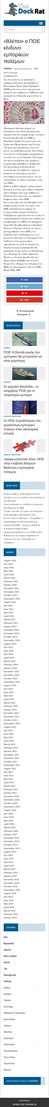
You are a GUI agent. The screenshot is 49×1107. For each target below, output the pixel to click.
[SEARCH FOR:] (24, 29)
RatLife (7, 962)
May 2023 (8, 695)
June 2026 (9, 567)
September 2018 (12, 889)
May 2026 (8, 570)
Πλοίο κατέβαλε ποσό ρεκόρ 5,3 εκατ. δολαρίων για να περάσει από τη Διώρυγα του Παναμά (24, 497)
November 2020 (11, 799)
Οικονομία (16, 416)
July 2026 (8, 564)
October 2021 (10, 761)
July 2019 (8, 855)
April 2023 (9, 699)
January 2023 (10, 709)
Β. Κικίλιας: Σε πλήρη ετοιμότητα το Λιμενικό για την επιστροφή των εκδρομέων (21, 539)
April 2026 (9, 574)
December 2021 (11, 754)
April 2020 (9, 823)
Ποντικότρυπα (10, 1050)
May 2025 (8, 612)
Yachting (7, 981)
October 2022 (10, 720)
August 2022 (10, 726)
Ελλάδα (7, 994)
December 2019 (11, 837)
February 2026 (11, 581)
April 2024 (9, 657)
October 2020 (10, 803)
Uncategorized (10, 975)
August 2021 (10, 768)
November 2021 (11, 758)
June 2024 (9, 650)
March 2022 (9, 744)
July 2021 (8, 772)
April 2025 (9, 616)
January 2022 (10, 751)
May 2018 (8, 903)
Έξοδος (7, 1000)
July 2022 (8, 730)
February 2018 (11, 914)
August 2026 (10, 560)
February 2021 (11, 789)
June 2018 (9, 900)
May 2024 (8, 654)
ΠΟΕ (36, 68)
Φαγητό (7, 1069)
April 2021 (9, 782)
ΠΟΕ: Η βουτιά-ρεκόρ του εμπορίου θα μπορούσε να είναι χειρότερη (23, 356)
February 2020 (11, 830)
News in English (10, 956)
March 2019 (9, 869)
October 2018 (10, 886)
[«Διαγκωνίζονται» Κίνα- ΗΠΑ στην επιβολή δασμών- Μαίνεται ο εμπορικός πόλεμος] (24, 451)
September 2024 (12, 640)
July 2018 (8, 896)
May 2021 (8, 778)
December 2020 (11, 796)
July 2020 (8, 813)
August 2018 (10, 893)
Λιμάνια (7, 1025)
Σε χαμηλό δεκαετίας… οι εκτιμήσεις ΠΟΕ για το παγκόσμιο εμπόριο (21, 390)
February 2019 (11, 872)
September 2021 (12, 765)
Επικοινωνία (24, 1100)
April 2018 (9, 907)
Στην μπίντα (9, 1057)
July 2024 (8, 647)
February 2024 (11, 664)
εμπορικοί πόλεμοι (23, 68)
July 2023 (8, 688)
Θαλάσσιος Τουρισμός (14, 1012)
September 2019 (12, 848)
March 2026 (9, 577)
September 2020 (12, 806)
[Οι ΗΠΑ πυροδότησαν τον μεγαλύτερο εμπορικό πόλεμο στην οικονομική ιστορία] (24, 412)
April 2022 (9, 740)
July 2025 (8, 605)
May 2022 (8, 737)
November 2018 (11, 882)
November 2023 (11, 674)
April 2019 (9, 865)
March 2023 (9, 702)
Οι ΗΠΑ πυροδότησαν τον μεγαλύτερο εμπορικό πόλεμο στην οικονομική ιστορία (22, 426)
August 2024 (10, 643)
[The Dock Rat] (24, 9)
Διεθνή (7, 348)
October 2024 (10, 636)
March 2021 (9, 785)
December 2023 (11, 671)
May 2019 (8, 862)
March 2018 (9, 910)
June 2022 (9, 733)
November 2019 (11, 841)
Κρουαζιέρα (9, 1019)
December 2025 (11, 588)
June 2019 (9, 858)
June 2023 (9, 692)
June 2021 (9, 775)
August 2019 (10, 851)
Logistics (7, 949)
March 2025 (9, 619)
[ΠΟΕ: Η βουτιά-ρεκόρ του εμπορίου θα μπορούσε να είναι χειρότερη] (24, 344)
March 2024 (9, 661)
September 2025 (12, 598)
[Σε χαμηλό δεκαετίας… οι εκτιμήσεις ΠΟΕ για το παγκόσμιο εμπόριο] (24, 378)
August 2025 (10, 602)
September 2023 (12, 681)
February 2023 (11, 706)
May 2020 (8, 820)
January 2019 (10, 875)
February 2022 (11, 747)
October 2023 (10, 678)
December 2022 (11, 712)
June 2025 (9, 609)
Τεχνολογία (9, 1063)
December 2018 (11, 879)
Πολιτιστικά (9, 1044)
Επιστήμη (8, 1006)
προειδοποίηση (11, 72)
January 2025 (10, 626)
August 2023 (10, 685)
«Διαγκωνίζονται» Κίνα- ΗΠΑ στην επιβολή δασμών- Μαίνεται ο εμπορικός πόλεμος (24, 465)
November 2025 (11, 591)
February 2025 (11, 622)
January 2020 (10, 834)
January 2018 (10, 917)
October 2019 (10, 844)
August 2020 (10, 810)
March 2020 (9, 827)
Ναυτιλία (8, 1031)
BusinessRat (9, 943)
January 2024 (10, 668)
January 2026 (10, 584)
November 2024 (11, 633)
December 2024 (11, 629)
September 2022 (12, 723)
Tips (5, 968)
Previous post (26, 310)
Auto (5, 937)
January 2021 (10, 792)
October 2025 (10, 595)
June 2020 (9, 817)
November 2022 (11, 716)
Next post (22, 314)
